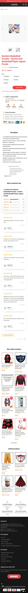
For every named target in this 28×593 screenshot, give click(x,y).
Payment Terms (4, 554)
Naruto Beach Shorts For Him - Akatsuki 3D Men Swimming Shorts (7, 432)
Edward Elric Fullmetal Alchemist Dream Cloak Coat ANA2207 (20, 490)
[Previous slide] (2, 28)
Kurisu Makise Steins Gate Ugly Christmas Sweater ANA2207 (19, 389)
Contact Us (3, 559)
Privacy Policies (4, 541)
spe (6, 9)
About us (3, 537)
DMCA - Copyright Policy (6, 543)
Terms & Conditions (5, 539)
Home (2, 9)
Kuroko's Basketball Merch (15, 171)
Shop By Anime (12, 173)
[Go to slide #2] (18, 50)
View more (14, 442)
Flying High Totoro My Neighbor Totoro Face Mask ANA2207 (20, 367)
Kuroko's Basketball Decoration (16, 170)
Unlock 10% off (3, 586)
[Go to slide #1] (10, 50)
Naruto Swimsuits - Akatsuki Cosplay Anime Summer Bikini (7, 410)
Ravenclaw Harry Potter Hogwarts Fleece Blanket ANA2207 (7, 389)
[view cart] (26, 4)
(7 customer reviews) (13, 67)
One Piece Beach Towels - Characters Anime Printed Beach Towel (20, 410)
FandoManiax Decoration (15, 168)
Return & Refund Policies (6, 556)
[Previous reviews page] (17, 339)
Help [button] (25, 591)
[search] (23, 4)
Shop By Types (12, 174)
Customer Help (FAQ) (6, 561)
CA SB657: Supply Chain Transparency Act (11, 545)
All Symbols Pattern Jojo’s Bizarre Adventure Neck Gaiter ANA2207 (7, 490)
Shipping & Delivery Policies (7, 552)
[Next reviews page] (25, 339)
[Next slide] (25, 28)
